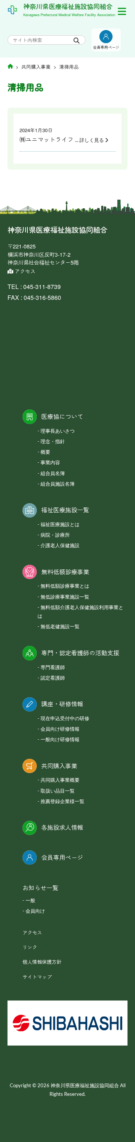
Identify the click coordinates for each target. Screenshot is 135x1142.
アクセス (24, 271)
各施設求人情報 (62, 827)
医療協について (62, 416)
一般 (30, 900)
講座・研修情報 (62, 704)
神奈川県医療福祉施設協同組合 (67, 6)
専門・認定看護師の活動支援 (80, 652)
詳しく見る (91, 140)
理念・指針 (52, 441)
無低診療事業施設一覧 (64, 597)
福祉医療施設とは (60, 524)
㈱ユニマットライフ (47, 139)
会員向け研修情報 (60, 729)
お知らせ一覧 (40, 887)
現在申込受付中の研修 (64, 718)
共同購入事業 (59, 765)
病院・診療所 (55, 535)
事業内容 (50, 462)
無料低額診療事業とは (64, 586)
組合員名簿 (52, 473)
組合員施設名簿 (57, 484)
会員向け (35, 911)
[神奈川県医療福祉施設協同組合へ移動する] (10, 65)
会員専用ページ (62, 857)
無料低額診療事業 (65, 571)
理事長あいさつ (57, 431)
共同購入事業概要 (60, 780)
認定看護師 (52, 678)
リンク (29, 947)
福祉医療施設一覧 (65, 510)
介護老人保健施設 (60, 545)
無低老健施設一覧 (60, 626)
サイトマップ (37, 976)
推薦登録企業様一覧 (62, 801)
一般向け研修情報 (60, 739)
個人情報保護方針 (42, 961)
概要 (45, 452)
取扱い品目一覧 (57, 791)
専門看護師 (52, 667)
